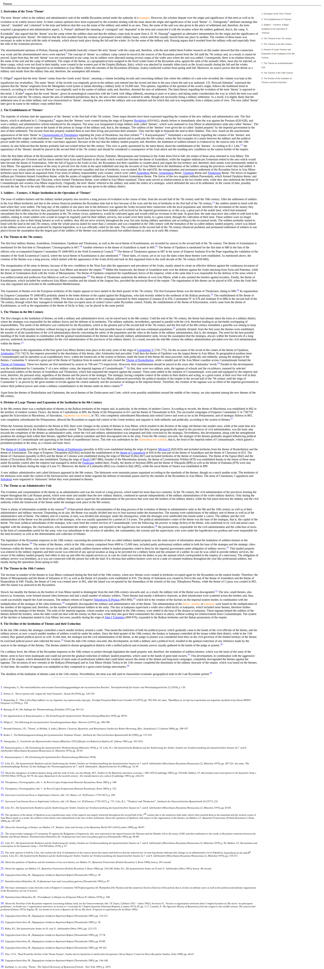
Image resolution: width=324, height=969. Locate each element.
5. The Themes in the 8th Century (276, 44)
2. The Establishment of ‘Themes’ (276, 19)
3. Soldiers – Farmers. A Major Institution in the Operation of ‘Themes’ (275, 29)
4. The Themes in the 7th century (276, 38)
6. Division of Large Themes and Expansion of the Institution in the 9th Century (278, 53)
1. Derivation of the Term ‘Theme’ (276, 14)
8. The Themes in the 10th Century (277, 73)
